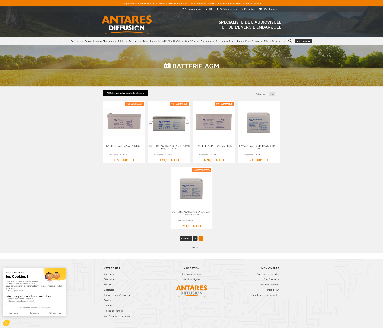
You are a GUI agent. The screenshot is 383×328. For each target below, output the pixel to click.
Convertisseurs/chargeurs (117, 295)
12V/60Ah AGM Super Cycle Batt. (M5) (259, 147)
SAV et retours (270, 9)
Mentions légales (191, 279)
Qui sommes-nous (191, 274)
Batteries (76, 41)
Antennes (134, 41)
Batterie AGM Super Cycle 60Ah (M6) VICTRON (191, 213)
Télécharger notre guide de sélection (126, 93)
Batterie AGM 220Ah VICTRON (124, 145)
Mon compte (270, 268)
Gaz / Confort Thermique (117, 316)
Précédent (186, 238)
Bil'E (210, 9)
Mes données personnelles (265, 295)
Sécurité (108, 284)
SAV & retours (271, 279)
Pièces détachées (273, 41)
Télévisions (149, 41)
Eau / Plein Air (252, 41)
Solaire (121, 41)
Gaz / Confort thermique (198, 41)
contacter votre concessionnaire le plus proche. (238, 3)
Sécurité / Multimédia (169, 41)
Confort (108, 305)
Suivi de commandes (268, 274)
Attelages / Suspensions (229, 41)
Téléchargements (228, 9)
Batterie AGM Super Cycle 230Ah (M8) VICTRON (169, 147)
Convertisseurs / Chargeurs (99, 41)
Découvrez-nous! (193, 9)
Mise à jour (249, 9)
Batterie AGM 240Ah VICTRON (214, 145)
